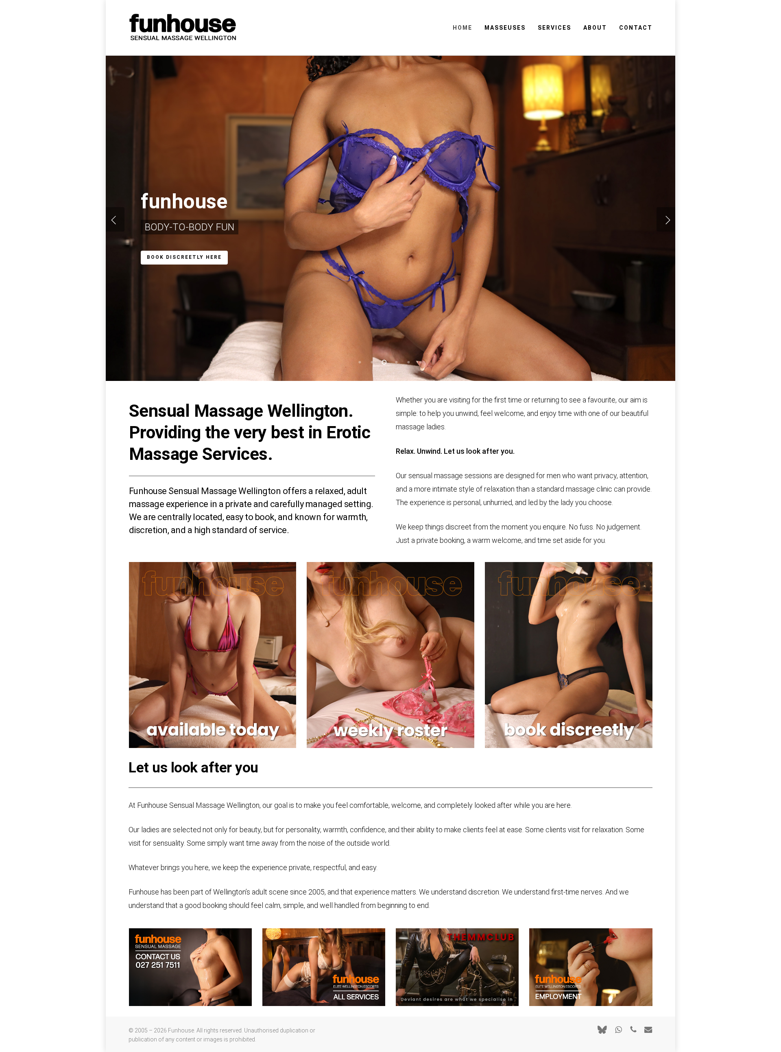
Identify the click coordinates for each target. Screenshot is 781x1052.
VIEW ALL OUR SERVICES (185, 258)
